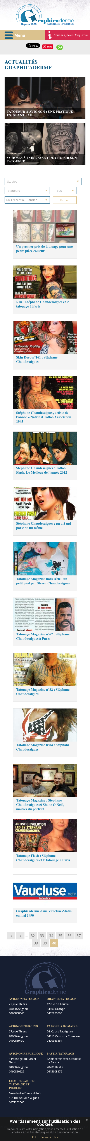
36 (69, 935)
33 (42, 935)
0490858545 (16, 1013)
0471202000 (16, 1102)
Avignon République (26, 1053)
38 (36, 943)
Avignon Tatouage (24, 999)
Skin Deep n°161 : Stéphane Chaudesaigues (36, 359)
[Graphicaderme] (45, 15)
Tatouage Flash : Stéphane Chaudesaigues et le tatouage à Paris (43, 857)
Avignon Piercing (23, 1026)
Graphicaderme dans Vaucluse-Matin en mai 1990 (44, 913)
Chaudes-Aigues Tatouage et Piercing (22, 1084)
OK (34, 1137)
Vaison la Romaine (62, 1026)
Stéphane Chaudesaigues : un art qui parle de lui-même (43, 525)
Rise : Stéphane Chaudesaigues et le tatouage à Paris (42, 304)
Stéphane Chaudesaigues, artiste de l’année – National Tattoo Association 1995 (43, 417)
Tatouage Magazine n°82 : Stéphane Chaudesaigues (42, 691)
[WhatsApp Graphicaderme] (60, 46)
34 (51, 935)
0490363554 (54, 1041)
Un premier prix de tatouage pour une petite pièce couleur (44, 248)
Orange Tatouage (61, 999)
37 (79, 935)
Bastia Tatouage (60, 1053)
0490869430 (16, 1041)
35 (60, 935)
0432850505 (54, 1013)
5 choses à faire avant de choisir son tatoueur (42, 159)
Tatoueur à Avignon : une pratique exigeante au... (40, 113)
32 (33, 935)
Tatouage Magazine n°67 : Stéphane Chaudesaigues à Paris (42, 636)
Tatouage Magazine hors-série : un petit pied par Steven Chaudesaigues (43, 580)
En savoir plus (49, 1137)
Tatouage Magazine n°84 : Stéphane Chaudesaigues (42, 747)
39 (45, 943)
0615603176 (54, 1071)
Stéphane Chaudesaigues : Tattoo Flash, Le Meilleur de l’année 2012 (41, 470)
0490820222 (16, 1071)
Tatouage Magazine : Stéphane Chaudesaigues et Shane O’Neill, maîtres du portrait (40, 804)
